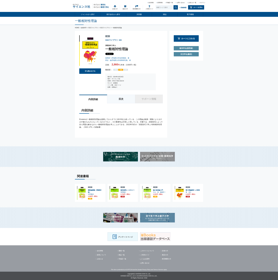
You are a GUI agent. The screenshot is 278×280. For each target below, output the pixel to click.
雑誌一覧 (122, 255)
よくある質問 (144, 259)
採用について (101, 255)
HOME (77, 28)
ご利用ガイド (149, 9)
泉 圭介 (188, 192)
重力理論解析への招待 (193, 190)
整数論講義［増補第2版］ (94, 191)
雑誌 (164, 14)
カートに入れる (188, 38)
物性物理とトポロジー (128, 190)
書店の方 (125, 9)
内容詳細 (93, 99)
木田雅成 (91, 194)
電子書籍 (190, 14)
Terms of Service (158, 269)
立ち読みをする (90, 71)
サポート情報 (149, 99)
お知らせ (100, 259)
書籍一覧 (122, 251)
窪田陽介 (123, 192)
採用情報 (160, 2)
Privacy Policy (146, 269)
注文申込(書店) (186, 54)
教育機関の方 (137, 9)
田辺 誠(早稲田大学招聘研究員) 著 (118, 60)
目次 (121, 99)
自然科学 (84, 28)
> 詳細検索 (183, 7)
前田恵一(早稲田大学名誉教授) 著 (117, 58)
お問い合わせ (181, 2)
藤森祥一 (163, 192)
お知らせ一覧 (192, 2)
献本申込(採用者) (186, 48)
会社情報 (151, 2)
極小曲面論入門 (158, 190)
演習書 (139, 14)
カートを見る (198, 7)
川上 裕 (156, 192)
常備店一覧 (169, 2)
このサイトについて (147, 251)
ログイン (202, 2)
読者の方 (115, 9)
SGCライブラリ (93, 28)
